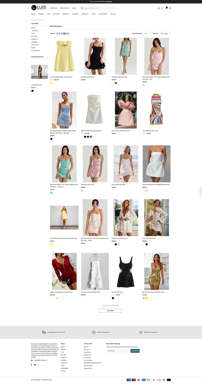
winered (51, 298)
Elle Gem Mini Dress (117, 292)
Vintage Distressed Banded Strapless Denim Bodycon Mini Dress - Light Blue (63, 132)
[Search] (98, 8)
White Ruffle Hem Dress (118, 184)
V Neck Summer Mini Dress (119, 238)
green (116, 83)
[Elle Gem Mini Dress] (126, 271)
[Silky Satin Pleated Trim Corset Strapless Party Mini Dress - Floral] (95, 217)
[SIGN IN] (159, 8)
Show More (110, 310)
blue (88, 136)
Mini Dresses (40, 20)
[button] (47, 72)
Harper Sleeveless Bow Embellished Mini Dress (156, 184)
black (32, 93)
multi (143, 136)
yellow (51, 83)
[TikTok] (35, 365)
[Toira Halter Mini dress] (156, 217)
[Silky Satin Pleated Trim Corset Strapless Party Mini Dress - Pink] (156, 56)
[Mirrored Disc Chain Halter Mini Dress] (156, 271)
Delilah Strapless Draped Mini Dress (91, 131)
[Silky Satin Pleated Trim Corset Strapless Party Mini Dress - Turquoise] (64, 163)
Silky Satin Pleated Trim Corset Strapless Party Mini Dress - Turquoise (64, 186)
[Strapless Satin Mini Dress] (126, 56)
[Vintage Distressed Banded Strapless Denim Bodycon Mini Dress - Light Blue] (64, 110)
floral (82, 246)
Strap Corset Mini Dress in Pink (121, 131)
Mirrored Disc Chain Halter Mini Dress (153, 292)
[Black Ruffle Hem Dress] (95, 56)
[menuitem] (39, 27)
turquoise (51, 192)
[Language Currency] (170, 8)
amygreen (60, 298)
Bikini (74, 8)
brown (91, 136)
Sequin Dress (64, 8)
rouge (149, 244)
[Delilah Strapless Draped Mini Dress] (95, 110)
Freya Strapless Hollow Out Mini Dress (61, 77)
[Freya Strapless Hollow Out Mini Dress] (64, 56)
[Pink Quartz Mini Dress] (95, 163)
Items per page (137, 33)
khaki (57, 298)
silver (143, 298)
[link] (53, 332)
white (82, 136)
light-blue (51, 139)
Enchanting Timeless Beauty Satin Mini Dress (63, 238)
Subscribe (135, 351)
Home (33, 20)
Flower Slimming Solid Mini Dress (90, 292)
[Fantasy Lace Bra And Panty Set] (39, 72)
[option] (39, 78)
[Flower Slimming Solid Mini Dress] (95, 271)
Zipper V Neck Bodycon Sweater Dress (61, 292)
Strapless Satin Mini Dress (119, 77)
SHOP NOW (109, 1)
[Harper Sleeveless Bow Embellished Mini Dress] (156, 163)
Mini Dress (53, 8)
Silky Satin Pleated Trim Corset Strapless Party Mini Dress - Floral (95, 239)
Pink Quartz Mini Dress (87, 184)
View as (52, 33)
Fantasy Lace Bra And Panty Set (37, 86)
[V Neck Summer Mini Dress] (126, 217)
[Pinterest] (31, 365)
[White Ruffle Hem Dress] (126, 163)
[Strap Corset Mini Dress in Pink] (126, 110)
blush (118, 83)
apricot (113, 83)
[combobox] (100, 8)
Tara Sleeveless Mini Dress (150, 131)
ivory (143, 244)
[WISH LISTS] (162, 8)
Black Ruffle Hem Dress (88, 77)
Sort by (155, 33)
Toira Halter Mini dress (149, 238)
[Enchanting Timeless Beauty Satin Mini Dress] (64, 217)
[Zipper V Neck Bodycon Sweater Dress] (64, 271)
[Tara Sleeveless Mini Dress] (156, 110)
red (35, 93)
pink (143, 85)
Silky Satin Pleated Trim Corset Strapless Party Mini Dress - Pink (156, 78)
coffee (54, 298)
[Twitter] (38, 365)
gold (146, 298)
